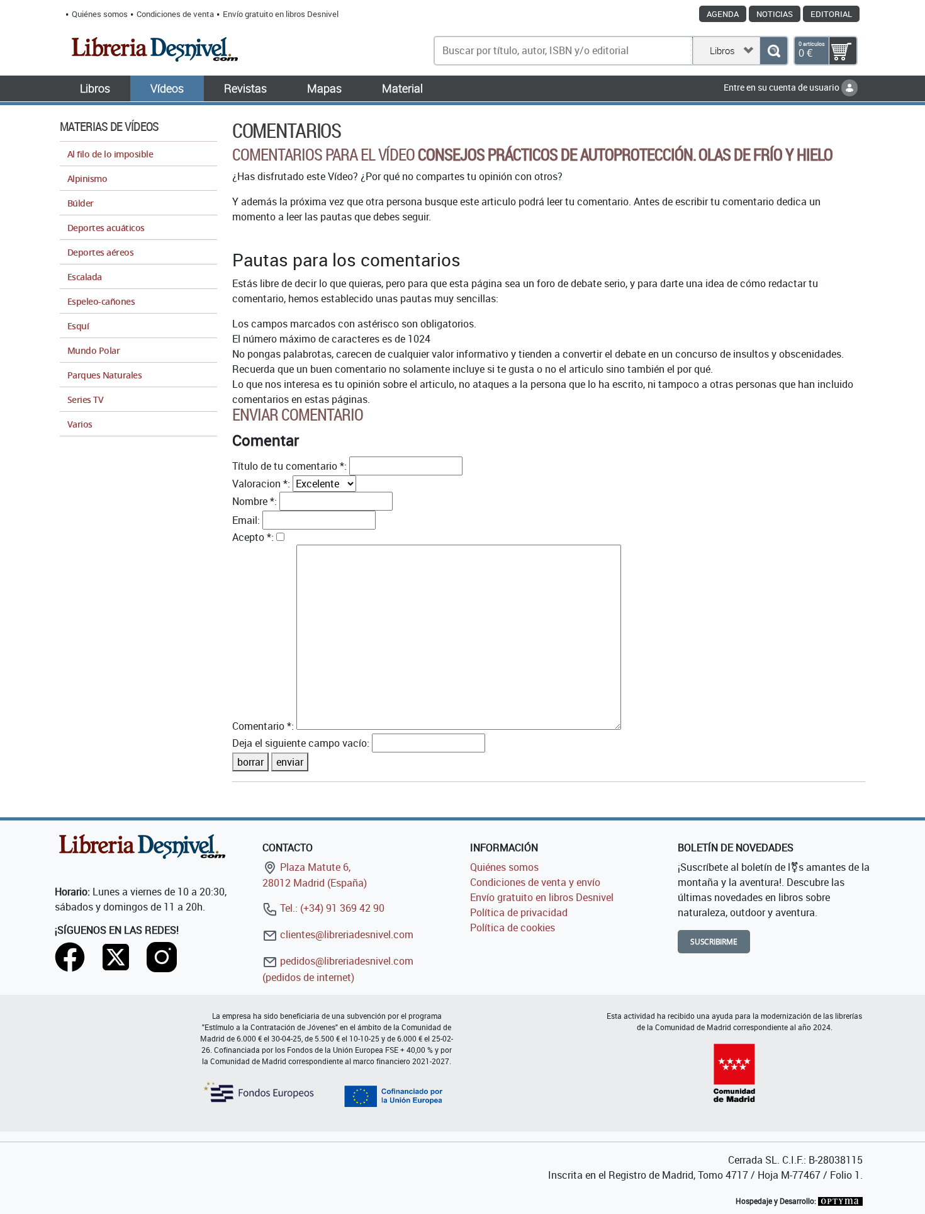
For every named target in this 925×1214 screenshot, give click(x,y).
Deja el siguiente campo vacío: (300, 743)
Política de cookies (512, 927)
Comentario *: (263, 726)
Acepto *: (253, 537)
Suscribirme (713, 941)
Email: (246, 520)
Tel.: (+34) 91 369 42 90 (331, 908)
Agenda (723, 14)
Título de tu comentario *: (289, 466)
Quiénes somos (100, 14)
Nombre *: (254, 501)
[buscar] (773, 50)
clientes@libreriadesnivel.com (345, 934)
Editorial (831, 14)
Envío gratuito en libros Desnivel (281, 14)
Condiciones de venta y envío (535, 882)
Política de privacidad (519, 912)
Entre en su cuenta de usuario (782, 87)
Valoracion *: (261, 484)
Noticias (774, 14)
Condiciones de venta (175, 14)
